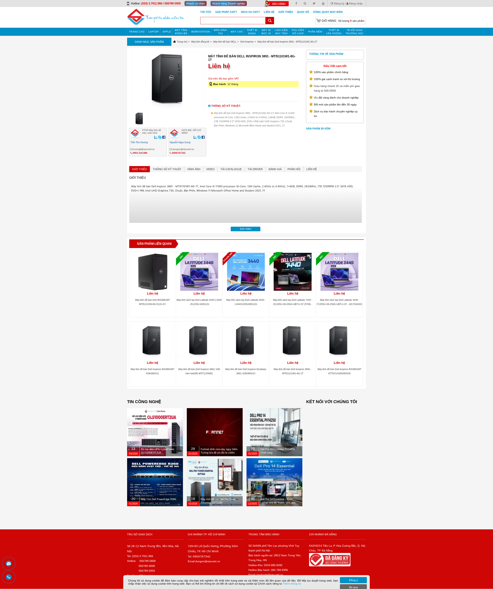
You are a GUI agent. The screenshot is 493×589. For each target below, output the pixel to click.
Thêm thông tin (292, 583)
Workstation (200, 31)
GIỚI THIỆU (139, 169)
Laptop (153, 31)
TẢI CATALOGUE (231, 169)
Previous (122, 81)
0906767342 (178, 153)
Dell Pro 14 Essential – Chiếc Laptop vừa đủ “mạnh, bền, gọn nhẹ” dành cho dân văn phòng (277, 503)
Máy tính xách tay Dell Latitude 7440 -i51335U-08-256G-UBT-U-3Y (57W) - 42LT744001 (292, 304)
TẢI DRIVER (255, 169)
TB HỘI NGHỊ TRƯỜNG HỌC (354, 32)
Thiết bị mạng (252, 32)
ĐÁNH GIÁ (275, 169)
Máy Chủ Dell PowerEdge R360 (158, 499)
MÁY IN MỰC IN (266, 32)
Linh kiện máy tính (281, 32)
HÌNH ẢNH (193, 169)
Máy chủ (237, 31)
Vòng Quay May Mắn (328, 11)
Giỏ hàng (329, 20)
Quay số (303, 11)
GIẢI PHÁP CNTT (226, 11)
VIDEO (210, 169)
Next (214, 81)
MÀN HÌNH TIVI (220, 32)
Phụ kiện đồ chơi (298, 32)
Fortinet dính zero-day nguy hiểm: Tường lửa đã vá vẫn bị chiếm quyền (219, 453)
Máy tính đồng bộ (181, 32)
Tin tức (205, 11)
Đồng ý (353, 580)
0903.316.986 (140, 153)
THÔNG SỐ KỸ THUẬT (167, 169)
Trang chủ (137, 31)
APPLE (167, 31)
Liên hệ (269, 11)
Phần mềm (315, 31)
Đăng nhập (355, 3)
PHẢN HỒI (294, 169)
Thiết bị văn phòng (334, 32)
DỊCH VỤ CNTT (250, 11)
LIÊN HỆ (311, 169)
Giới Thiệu (285, 11)
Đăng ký (338, 3)
